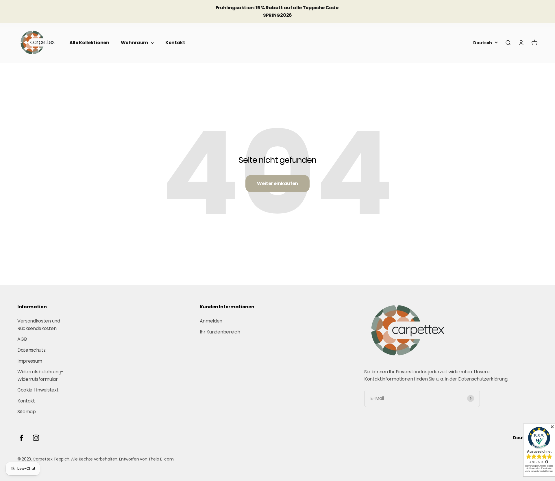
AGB (22, 339)
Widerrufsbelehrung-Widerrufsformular (40, 375)
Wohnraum (134, 42)
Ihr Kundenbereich (220, 332)
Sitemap (26, 411)
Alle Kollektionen (89, 42)
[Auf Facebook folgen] (21, 438)
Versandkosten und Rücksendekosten (38, 325)
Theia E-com (160, 459)
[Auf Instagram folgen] (36, 438)
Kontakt (175, 42)
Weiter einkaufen (277, 183)
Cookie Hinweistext (37, 390)
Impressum (29, 361)
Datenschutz (31, 350)
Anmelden (211, 321)
